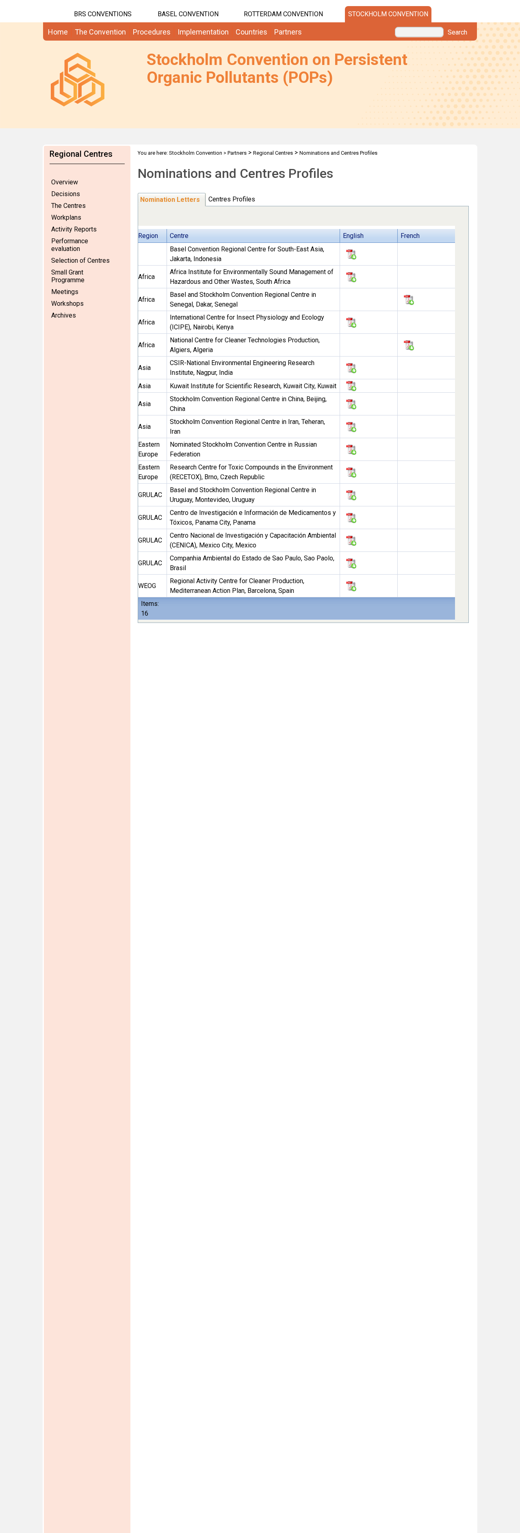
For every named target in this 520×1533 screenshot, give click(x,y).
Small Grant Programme (67, 276)
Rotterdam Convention (283, 14)
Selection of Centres (80, 260)
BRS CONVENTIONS (103, 14)
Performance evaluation (69, 245)
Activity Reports (74, 229)
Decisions (65, 194)
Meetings (64, 292)
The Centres (68, 206)
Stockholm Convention (388, 14)
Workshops (67, 303)
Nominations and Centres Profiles (338, 153)
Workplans (66, 217)
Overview (64, 182)
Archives (63, 315)
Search (457, 32)
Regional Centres (273, 153)
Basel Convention (188, 14)
